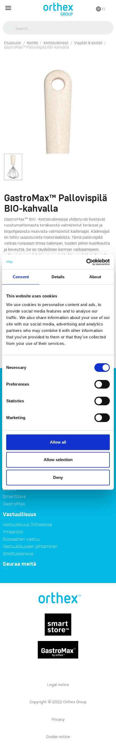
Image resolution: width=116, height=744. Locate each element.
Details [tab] (58, 277)
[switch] (102, 384)
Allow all (58, 442)
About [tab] (95, 277)
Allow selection (58, 459)
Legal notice (58, 684)
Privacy (58, 719)
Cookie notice (58, 736)
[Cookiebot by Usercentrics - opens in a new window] (86, 262)
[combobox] (58, 28)
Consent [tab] (21, 277)
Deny (58, 477)
